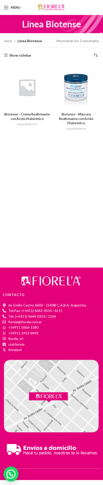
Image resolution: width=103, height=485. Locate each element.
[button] (11, 474)
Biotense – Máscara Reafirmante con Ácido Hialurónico (76, 118)
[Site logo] (51, 7)
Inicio (8, 41)
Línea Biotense (27, 124)
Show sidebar (20, 55)
